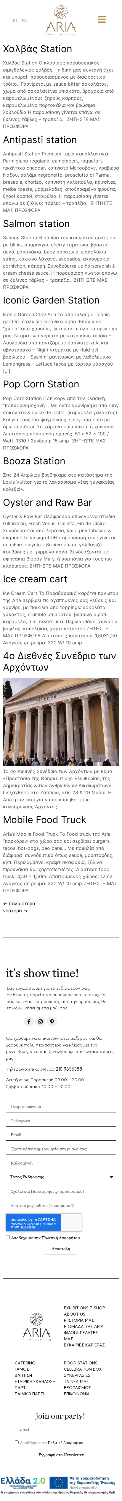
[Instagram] (40, 1021)
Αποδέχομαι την (45, 1237)
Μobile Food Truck (44, 819)
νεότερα (15, 910)
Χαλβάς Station (37, 48)
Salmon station (36, 223)
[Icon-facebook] (29, 1021)
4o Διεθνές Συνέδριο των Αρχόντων (59, 661)
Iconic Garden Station (51, 300)
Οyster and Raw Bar (47, 502)
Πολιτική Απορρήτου (60, 1237)
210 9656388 (69, 1069)
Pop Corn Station (41, 384)
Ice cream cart (35, 579)
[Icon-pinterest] (52, 1021)
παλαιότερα (19, 903)
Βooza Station (34, 461)
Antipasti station (40, 139)
